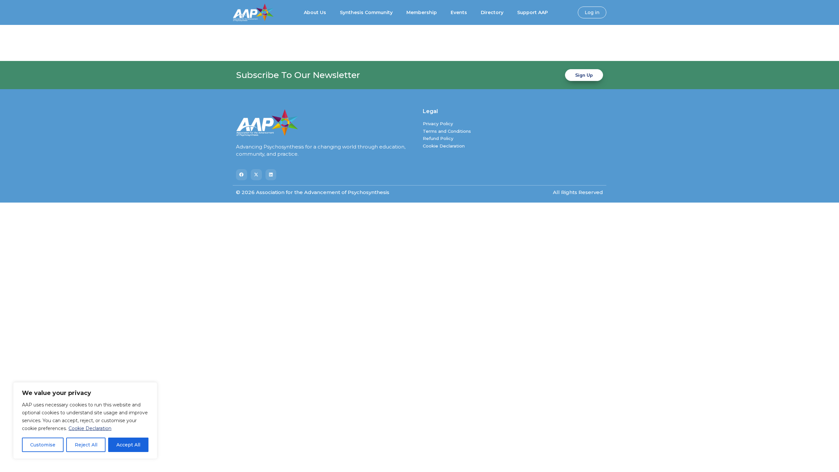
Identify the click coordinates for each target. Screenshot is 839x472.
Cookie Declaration (89, 428)
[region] (85, 420)
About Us (315, 12)
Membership (421, 12)
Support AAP (532, 12)
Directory (492, 12)
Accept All (128, 445)
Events (459, 12)
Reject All (86, 445)
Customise (42, 445)
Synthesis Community (366, 12)
